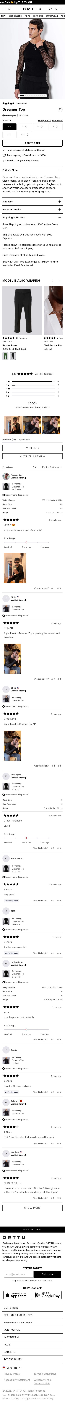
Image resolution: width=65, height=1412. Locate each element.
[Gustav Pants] (22, 310)
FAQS (7, 1344)
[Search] (9, 9)
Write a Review (40, 457)
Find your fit (44, 120)
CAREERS (9, 1351)
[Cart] (61, 9)
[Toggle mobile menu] (4, 9)
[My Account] (56, 9)
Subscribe (47, 1274)
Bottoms (38, 16)
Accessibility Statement (17, 1379)
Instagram (11, 1337)
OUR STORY (11, 1307)
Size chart (57, 120)
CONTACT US (12, 1329)
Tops (27, 16)
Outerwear (52, 16)
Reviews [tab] (9, 440)
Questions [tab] (24, 440)
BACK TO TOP (30, 1229)
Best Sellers (15, 16)
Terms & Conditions (45, 1373)
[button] (14, 103)
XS (9, 126)
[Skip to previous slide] (52, 281)
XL (9, 134)
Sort (35, 467)
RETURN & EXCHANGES (18, 1315)
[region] (32, 425)
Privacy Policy (12, 1373)
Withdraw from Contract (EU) (43, 1381)
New (3, 16)
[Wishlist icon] (50, 9)
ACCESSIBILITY (13, 1359)
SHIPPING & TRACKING (18, 1322)
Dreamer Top (18, 488)
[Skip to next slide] (60, 281)
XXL (23, 134)
